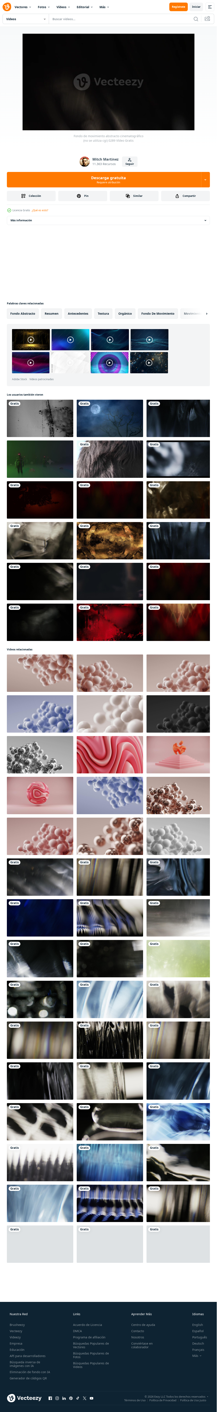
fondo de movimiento (157, 313)
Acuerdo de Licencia (87, 1325)
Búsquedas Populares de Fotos (91, 1355)
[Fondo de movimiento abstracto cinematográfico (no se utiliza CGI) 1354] (110, 877)
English (197, 1325)
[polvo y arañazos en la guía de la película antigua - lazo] (40, 500)
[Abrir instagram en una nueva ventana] (57, 1398)
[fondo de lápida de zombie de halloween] (40, 459)
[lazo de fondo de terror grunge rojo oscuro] (110, 622)
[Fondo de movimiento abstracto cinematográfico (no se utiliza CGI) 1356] (180, 1040)
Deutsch (198, 1343)
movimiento (193, 313)
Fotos (42, 7)
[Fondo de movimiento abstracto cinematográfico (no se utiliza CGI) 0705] (180, 1081)
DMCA (77, 1331)
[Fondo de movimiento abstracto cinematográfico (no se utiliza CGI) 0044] (40, 1081)
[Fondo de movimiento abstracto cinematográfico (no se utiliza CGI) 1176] (110, 1121)
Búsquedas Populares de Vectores (91, 1345)
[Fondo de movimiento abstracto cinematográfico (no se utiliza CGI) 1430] (40, 540)
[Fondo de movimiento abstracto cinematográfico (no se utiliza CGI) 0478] (180, 958)
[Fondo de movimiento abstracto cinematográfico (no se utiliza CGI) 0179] (180, 459)
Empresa (16, 1343)
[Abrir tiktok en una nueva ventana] (77, 1398)
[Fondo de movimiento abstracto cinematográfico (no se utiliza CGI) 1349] (180, 1203)
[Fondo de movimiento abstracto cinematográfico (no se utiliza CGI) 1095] (40, 999)
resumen (51, 313)
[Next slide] (203, 313)
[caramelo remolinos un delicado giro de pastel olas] (110, 754)
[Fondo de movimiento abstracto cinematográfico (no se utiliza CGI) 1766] (110, 1203)
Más (102, 7)
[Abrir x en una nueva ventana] (84, 1398)
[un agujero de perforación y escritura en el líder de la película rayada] (40, 418)
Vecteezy (16, 1331)
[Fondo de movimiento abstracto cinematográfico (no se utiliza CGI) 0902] (40, 622)
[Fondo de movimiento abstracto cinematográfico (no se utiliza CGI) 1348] (40, 1040)
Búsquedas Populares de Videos (91, 1365)
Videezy (15, 1337)
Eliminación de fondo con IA (30, 1372)
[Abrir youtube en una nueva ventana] (91, 1398)
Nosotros (137, 1337)
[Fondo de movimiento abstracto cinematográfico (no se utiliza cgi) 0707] (110, 999)
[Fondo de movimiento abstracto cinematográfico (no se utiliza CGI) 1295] (110, 1081)
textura (103, 313)
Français (198, 1350)
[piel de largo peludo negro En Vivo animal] (110, 459)
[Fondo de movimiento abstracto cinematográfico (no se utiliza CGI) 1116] (40, 1121)
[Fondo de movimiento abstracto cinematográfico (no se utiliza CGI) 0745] (180, 918)
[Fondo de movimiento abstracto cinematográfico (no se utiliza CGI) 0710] (40, 1203)
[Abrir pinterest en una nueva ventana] (71, 1398)
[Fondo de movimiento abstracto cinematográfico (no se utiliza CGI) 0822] (40, 581)
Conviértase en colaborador (142, 1345)
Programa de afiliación (89, 1337)
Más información (21, 220)
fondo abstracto (22, 313)
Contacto (137, 1331)
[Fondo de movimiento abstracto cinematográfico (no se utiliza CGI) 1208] (110, 1040)
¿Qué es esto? (40, 210)
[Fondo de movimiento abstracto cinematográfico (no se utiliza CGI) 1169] (180, 1121)
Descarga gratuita (108, 179)
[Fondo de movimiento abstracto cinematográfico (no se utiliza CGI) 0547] (180, 418)
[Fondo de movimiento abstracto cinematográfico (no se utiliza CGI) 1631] (180, 622)
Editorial (83, 7)
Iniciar (196, 7)
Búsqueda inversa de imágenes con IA (25, 1364)
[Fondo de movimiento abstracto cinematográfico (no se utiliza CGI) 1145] (180, 1162)
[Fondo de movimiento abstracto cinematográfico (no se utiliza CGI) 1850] (40, 1244)
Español (198, 1331)
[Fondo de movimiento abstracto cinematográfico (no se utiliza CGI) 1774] (110, 918)
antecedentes (78, 313)
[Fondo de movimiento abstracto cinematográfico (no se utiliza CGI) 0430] (40, 958)
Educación (17, 1350)
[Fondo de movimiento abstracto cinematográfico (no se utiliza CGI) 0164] (110, 1244)
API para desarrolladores (28, 1356)
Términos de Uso (135, 1400)
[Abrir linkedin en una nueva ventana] (64, 1398)
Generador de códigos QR (28, 1378)
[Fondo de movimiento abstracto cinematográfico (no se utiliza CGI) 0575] (40, 918)
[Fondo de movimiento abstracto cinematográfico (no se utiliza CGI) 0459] (110, 1162)
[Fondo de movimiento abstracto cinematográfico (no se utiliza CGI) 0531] (180, 540)
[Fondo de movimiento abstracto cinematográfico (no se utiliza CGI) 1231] (40, 1162)
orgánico (125, 313)
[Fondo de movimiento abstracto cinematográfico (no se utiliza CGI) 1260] (180, 999)
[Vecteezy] (7, 7)
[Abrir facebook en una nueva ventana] (50, 1398)
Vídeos (61, 7)
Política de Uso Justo (193, 1400)
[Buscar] (196, 18)
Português (199, 1337)
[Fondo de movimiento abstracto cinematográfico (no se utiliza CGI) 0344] (110, 958)
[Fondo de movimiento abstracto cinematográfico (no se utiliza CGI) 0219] (180, 500)
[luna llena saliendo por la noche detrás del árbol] (110, 418)
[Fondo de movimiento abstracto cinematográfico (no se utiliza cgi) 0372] (180, 877)
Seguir (129, 164)
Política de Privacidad (162, 1400)
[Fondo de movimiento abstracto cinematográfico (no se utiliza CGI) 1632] (110, 500)
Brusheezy (17, 1325)
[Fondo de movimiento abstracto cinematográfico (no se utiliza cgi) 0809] (40, 877)
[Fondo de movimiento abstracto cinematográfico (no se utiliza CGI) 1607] (180, 1244)
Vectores (21, 7)
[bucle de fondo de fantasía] (110, 540)
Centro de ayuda (143, 1325)
